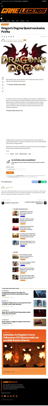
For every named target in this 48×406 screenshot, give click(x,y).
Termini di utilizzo (20, 175)
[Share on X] (4, 37)
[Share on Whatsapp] (7, 37)
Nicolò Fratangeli (7, 371)
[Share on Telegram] (9, 37)
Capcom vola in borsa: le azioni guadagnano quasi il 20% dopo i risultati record (27, 269)
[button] (44, 1)
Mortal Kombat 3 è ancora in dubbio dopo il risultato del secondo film (26, 213)
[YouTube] (5, 396)
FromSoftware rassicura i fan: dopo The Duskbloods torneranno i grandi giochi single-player (15, 294)
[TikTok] (11, 396)
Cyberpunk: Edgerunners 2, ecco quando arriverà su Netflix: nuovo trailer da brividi (27, 243)
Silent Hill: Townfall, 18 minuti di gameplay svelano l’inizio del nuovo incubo (27, 220)
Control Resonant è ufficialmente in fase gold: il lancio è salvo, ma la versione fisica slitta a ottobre (27, 235)
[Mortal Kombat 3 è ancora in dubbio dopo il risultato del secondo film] (15, 213)
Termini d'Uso (25, 1)
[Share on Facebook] (2, 37)
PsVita (16, 153)
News (25, 40)
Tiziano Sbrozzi (9, 40)
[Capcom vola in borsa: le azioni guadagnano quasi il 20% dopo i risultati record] (15, 269)
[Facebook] (2, 396)
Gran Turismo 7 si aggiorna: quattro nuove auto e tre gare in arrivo (16, 322)
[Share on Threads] (11, 37)
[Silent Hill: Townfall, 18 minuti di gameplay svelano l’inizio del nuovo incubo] (15, 220)
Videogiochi (5, 24)
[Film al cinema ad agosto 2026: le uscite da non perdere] (15, 263)
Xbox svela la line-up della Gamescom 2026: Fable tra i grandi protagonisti (26, 256)
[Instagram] (8, 396)
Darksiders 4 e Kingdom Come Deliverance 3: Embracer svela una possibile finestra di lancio (20, 337)
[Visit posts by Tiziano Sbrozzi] (2, 188)
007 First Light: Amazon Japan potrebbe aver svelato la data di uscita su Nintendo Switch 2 (27, 277)
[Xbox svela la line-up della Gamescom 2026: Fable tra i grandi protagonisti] (15, 256)
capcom (12, 153)
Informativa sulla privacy (13, 176)
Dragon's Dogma (23, 153)
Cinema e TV (23, 216)
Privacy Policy (18, 1)
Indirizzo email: (10, 167)
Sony (30, 153)
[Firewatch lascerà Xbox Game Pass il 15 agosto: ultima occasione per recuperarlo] (15, 228)
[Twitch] (13, 396)
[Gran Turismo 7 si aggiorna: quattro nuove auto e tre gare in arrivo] (40, 322)
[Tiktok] (17, 396)
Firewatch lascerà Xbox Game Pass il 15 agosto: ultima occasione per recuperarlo (27, 228)
